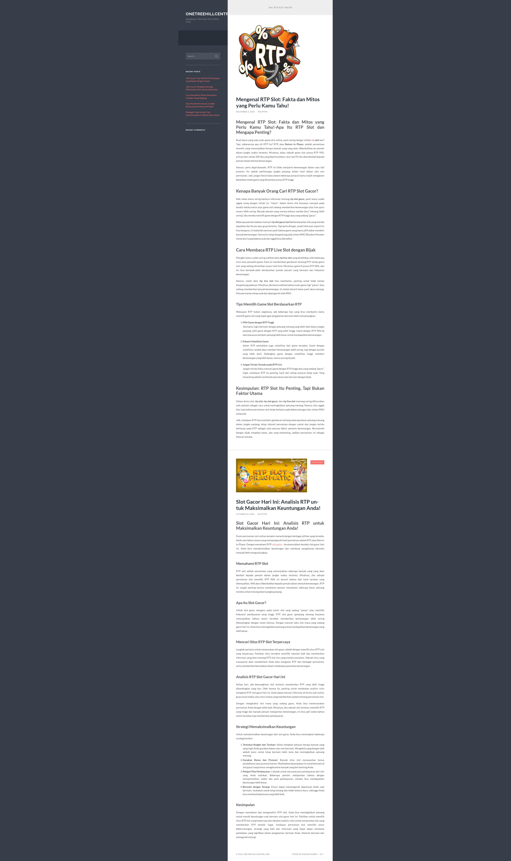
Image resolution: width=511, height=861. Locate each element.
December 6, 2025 (245, 112)
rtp (312, 140)
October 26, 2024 (245, 514)
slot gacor (277, 544)
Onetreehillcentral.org (215, 14)
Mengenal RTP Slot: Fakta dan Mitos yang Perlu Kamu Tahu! (278, 102)
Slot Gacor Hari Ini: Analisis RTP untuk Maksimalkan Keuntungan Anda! (278, 504)
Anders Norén (309, 854)
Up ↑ (322, 854)
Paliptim (262, 112)
